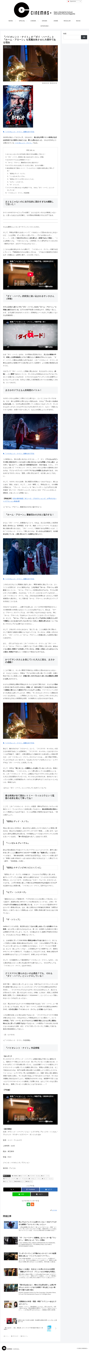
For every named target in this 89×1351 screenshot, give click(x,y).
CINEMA (15, 1175)
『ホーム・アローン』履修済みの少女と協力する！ (23, 162)
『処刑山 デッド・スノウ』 (17, 173)
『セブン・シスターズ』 (16, 182)
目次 (28, 150)
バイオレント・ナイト (35, 1178)
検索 (64, 33)
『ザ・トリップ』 (14, 184)
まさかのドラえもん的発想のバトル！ (19, 160)
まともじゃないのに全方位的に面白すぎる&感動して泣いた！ (26, 154)
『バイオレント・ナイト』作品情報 (18, 193)
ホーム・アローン (9, 1181)
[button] (39, 1194)
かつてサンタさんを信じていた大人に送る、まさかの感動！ (26, 165)
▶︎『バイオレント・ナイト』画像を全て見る (18, 132)
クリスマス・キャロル (35, 1175)
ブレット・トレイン (48, 1178)
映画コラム (7, 1175)
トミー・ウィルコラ (22, 1178)
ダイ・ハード (46, 1175)
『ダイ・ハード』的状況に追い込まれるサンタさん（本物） (26, 157)
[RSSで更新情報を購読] (32, 1204)
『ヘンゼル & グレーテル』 (17, 176)
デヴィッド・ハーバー (10, 1178)
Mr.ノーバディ (23, 1175)
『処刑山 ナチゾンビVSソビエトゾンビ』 (22, 179)
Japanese (72, 1)
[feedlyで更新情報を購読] (28, 1204)
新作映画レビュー (20, 1181)
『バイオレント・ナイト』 (23, 143)
